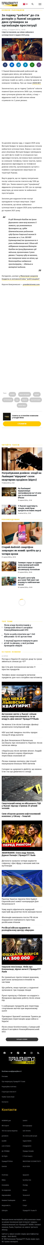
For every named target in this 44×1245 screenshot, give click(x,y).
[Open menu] (40, 4)
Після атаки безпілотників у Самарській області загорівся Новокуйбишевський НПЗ (18, 627)
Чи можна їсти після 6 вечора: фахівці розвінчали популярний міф (20, 725)
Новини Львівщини (13, 10)
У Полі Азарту (27, 1156)
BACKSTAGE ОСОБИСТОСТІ (32, 1161)
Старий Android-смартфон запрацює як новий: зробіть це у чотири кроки (21, 550)
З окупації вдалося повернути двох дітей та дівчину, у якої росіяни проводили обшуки (21, 643)
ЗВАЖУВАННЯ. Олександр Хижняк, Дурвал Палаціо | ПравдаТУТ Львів (18, 854)
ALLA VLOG (26, 1166)
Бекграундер (27, 1126)
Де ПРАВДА (6, 1151)
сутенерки (8, 400)
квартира (22, 405)
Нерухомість (6, 1205)
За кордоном (6, 1190)
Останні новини (11, 652)
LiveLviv (4, 1166)
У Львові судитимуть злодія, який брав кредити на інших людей (29, 508)
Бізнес (25, 1190)
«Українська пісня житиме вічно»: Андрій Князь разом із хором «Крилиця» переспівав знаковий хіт (22, 753)
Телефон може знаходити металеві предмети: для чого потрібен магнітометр (22, 676)
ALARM (4, 1141)
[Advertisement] (22, 121)
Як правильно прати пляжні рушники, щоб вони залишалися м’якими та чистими (20, 979)
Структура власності (9, 1092)
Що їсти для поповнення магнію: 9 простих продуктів (18, 668)
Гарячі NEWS (27, 1141)
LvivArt (25, 1121)
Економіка (5, 1185)
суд (17, 400)
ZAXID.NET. (36, 83)
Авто (24, 1200)
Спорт (25, 1205)
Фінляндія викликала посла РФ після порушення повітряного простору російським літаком (20, 919)
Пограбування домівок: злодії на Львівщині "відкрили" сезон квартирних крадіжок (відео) (21, 476)
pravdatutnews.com (31, 284)
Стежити (22, 424)
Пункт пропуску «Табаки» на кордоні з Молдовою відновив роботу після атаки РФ (21, 998)
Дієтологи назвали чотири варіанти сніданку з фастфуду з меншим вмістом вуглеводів (20, 863)
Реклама (5, 1076)
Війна (3, 1180)
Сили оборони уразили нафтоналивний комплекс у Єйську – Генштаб (21, 815)
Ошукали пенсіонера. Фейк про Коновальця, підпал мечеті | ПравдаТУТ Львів (21, 969)
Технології (26, 1195)
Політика (5, 1175)
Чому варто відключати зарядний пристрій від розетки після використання (22, 910)
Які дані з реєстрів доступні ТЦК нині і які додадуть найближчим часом (29, 581)
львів (12, 394)
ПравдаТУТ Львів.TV (30, 1210)
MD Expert (5, 1126)
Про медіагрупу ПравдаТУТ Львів (13, 1081)
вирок (24, 400)
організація (35, 400)
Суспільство (27, 1180)
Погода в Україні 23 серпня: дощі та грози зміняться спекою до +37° (22, 660)
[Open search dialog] (32, 4)
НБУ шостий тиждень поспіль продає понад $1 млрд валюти (19, 733)
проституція (24, 394)
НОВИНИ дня (6, 1121)
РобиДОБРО (27, 1146)
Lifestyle (5, 1210)
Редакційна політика (9, 1087)
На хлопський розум (30, 1136)
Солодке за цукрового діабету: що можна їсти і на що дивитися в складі (21, 770)
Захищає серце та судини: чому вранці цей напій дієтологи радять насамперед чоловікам (30, 566)
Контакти (9, 1110)
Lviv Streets (27, 1131)
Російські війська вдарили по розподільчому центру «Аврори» (18, 929)
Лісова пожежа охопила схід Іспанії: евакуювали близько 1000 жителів (19, 762)
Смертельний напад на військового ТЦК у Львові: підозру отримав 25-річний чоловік (21, 805)
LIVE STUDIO (6, 1146)
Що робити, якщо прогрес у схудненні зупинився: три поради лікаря (20, 988)
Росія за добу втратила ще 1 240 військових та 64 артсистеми (19, 635)
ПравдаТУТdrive (7, 1161)
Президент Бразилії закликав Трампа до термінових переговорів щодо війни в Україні (21, 1019)
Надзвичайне (6, 1195)
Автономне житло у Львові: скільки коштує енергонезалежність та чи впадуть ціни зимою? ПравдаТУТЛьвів (20, 716)
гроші (36, 394)
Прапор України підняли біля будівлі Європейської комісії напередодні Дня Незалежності (20, 901)
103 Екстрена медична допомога (9, 1133)
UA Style (4, 1156)
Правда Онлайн (28, 1151)
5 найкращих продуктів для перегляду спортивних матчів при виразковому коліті (20, 1008)
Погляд (25, 1185)
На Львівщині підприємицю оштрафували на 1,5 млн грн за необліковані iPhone (29, 493)
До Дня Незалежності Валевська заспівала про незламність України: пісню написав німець (22, 742)
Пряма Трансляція (8, 1097)
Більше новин (22, 1039)
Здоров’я (26, 1175)
